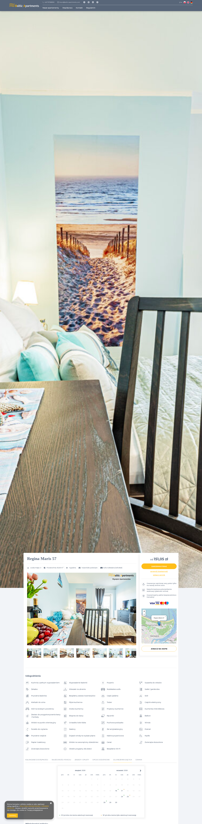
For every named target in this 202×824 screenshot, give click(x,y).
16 (116, 791)
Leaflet (156, 643)
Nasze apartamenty (51, 8)
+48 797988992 (49, 2)
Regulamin (90, 8)
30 (116, 802)
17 (122, 791)
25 (128, 796)
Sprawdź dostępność (159, 571)
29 (110, 802)
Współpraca (67, 8)
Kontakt (79, 8)
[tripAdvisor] (94, 2)
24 (122, 796)
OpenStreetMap (164, 643)
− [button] (144, 614)
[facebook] (85, 2)
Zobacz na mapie (159, 649)
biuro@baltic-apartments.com (70, 2)
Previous (30, 609)
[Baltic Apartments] (98, 2)
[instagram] (89, 2)
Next (133, 609)
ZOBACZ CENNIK (159, 575)
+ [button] (144, 611)
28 (104, 802)
